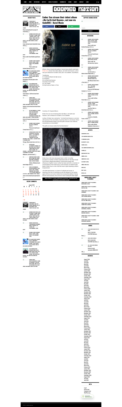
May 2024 (86, 303)
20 (31, 193)
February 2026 (87, 269)
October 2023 (87, 315)
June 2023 (86, 321)
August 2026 (87, 259)
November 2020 (87, 372)
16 (38, 191)
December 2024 (87, 292)
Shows (69, 2)
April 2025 (86, 285)
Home (25, 2)
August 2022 (87, 338)
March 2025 (86, 287)
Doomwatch (63, 2)
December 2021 (87, 351)
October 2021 (87, 354)
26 (28, 195)
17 (23, 193)
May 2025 (86, 284)
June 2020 (86, 380)
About (75, 2)
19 (28, 193)
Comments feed (87, 391)
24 (23, 195)
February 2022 (87, 347)
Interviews (37, 2)
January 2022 (87, 349)
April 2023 (86, 324)
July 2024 (86, 300)
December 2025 (87, 272)
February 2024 (87, 308)
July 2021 (86, 359)
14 (33, 191)
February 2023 (87, 328)
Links (87, 2)
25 (26, 195)
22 (36, 193)
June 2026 (86, 262)
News (30, 2)
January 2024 (87, 310)
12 (28, 191)
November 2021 (87, 352)
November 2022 (87, 333)
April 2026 (86, 266)
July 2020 (86, 378)
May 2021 (86, 362)
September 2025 (87, 277)
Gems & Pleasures (53, 2)
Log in (85, 388)
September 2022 (87, 336)
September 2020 (87, 375)
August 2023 (87, 318)
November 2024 (87, 293)
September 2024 (87, 297)
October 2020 (87, 373)
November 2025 (87, 274)
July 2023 (86, 320)
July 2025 (86, 280)
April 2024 (86, 305)
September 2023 (87, 316)
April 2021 (86, 364)
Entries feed (86, 389)
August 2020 (87, 377)
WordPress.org (87, 393)
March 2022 (86, 346)
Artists (44, 2)
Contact (81, 2)
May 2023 (86, 323)
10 (23, 191)
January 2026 (87, 271)
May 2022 (86, 342)
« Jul (24, 200)
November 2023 (87, 313)
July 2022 (86, 339)
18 (25, 193)
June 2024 (86, 302)
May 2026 (86, 264)
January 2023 (87, 329)
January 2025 (87, 290)
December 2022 (87, 331)
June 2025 (86, 282)
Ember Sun (45, 71)
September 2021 (87, 355)
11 (25, 191)
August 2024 (87, 298)
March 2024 (86, 307)
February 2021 (87, 367)
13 (30, 191)
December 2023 (87, 311)
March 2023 (86, 326)
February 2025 (87, 289)
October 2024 (87, 295)
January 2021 (87, 369)
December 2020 (87, 370)
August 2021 (87, 357)
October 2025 (87, 276)
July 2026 (86, 261)
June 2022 (86, 341)
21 (33, 193)
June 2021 (86, 360)
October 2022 (87, 334)
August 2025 (87, 279)
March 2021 (86, 365)
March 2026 (86, 267)
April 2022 (86, 344)
